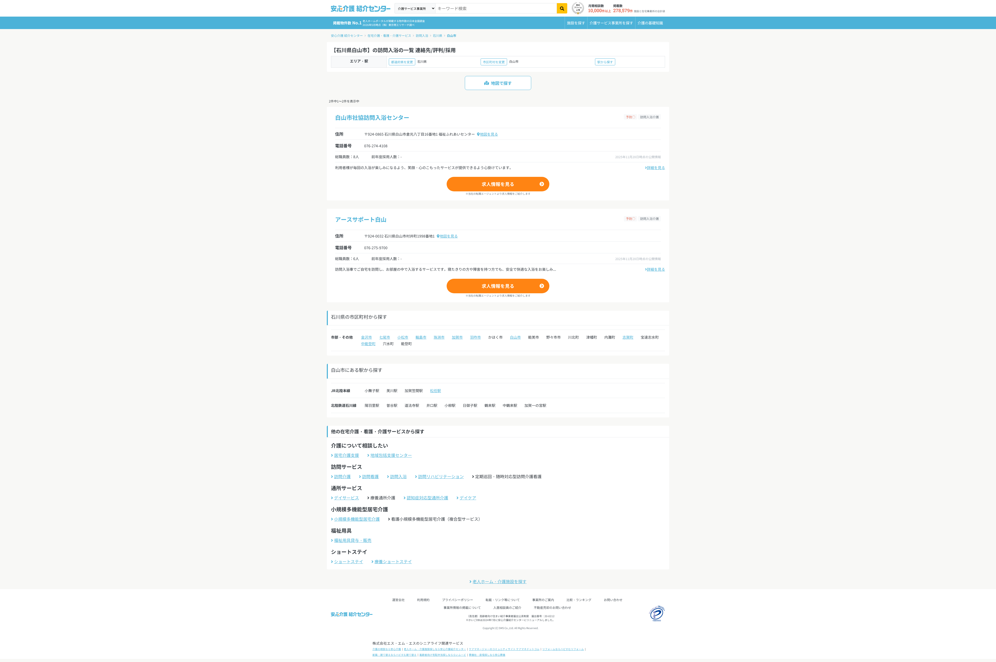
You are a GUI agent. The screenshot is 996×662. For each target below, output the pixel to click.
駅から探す (605, 62)
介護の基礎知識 (650, 22)
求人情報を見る (498, 184)
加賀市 (457, 337)
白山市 (451, 35)
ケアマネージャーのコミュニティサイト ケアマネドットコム (504, 649)
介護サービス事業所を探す (611, 22)
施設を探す (576, 22)
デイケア (468, 497)
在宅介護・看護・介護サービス (389, 35)
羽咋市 (475, 337)
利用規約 (423, 599)
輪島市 (421, 337)
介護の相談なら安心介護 (386, 649)
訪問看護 (370, 476)
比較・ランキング (578, 599)
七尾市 (384, 337)
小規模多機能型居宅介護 (357, 519)
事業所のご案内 (543, 599)
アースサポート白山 (360, 219)
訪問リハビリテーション (441, 476)
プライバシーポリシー (457, 599)
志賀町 (627, 337)
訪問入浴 (422, 35)
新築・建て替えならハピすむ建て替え (394, 655)
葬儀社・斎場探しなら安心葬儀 (487, 655)
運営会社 (398, 599)
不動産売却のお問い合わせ (552, 607)
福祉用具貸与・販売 (352, 540)
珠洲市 (439, 337)
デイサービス (346, 497)
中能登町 (368, 343)
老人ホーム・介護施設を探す (500, 581)
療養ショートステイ (393, 561)
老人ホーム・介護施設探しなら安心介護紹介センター (435, 649)
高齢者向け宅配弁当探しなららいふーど (442, 655)
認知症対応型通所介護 (427, 497)
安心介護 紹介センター (347, 35)
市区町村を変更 (494, 62)
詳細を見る (656, 167)
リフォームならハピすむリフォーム (563, 649)
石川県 (437, 35)
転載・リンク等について (503, 599)
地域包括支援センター (391, 455)
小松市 (402, 337)
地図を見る (489, 134)
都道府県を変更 (402, 62)
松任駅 (435, 390)
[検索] (562, 8)
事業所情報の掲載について (462, 607)
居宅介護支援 (346, 455)
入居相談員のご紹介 (507, 607)
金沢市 (366, 337)
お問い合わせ (613, 599)
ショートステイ (348, 561)
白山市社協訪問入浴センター (372, 117)
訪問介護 (342, 476)
